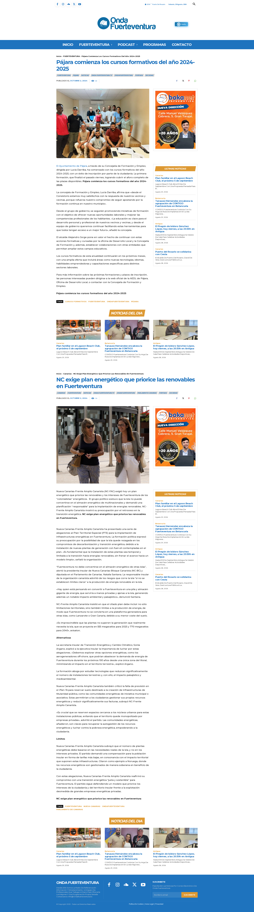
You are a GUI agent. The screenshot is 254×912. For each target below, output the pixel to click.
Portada (139, 75)
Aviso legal (149, 904)
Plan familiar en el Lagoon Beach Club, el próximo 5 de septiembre (174, 179)
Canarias (159, 175)
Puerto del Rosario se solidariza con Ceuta (173, 253)
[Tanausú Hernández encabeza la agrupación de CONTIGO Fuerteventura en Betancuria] (127, 330)
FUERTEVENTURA (71, 56)
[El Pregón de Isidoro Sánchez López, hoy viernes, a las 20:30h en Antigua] (175, 330)
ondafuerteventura (118, 301)
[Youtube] (80, 4)
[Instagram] (63, 4)
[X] (74, 4)
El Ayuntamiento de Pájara (71, 166)
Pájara (76, 75)
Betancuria (160, 198)
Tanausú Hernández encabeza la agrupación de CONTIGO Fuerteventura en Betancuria (174, 203)
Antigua (158, 224)
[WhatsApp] (195, 80)
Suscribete (189, 895)
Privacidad (159, 904)
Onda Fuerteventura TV (101, 75)
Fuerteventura (96, 301)
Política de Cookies (136, 904)
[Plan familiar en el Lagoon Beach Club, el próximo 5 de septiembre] (78, 330)
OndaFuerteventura (124, 75)
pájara (135, 301)
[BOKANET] (175, 120)
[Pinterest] (189, 80)
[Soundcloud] (68, 4)
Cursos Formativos (76, 301)
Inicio (59, 56)
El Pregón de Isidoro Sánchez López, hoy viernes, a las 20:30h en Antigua (175, 229)
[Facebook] (57, 4)
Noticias (85, 75)
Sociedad (149, 75)
